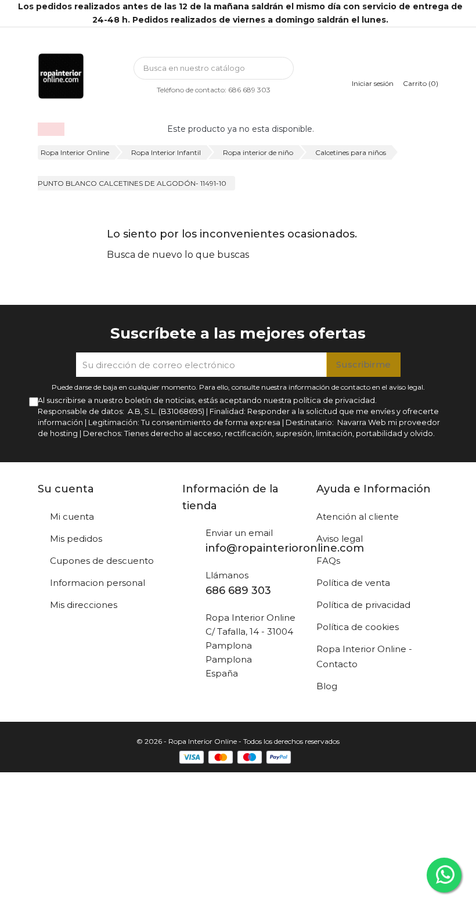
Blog (326, 686)
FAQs (328, 560)
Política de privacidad (363, 604)
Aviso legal (339, 538)
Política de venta (353, 582)
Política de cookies (357, 626)
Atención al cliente (357, 516)
